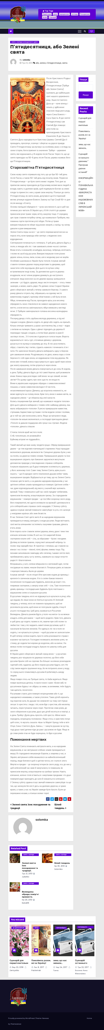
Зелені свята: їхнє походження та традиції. (30, 867)
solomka (26, 60)
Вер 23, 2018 (17, 967)
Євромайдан (61, 928)
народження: (64, 14)
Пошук (83, 79)
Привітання (47, 14)
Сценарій (52, 17)
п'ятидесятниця (54, 63)
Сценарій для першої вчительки (85, 122)
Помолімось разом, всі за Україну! (84, 135)
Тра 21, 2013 (27, 873)
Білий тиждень (60, 806)
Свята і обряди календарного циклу (24, 42)
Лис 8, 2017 (39, 967)
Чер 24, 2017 (61, 967)
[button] (85, 31)
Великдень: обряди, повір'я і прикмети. (30, 894)
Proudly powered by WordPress (21, 1018)
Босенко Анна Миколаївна (81, 972)
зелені (43, 63)
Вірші (36, 928)
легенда (75, 14)
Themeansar (16, 1024)
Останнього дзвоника (82, 927)
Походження (85, 14)
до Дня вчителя (18, 928)
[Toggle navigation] (80, 31)
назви (45, 17)
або (37, 63)
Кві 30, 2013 (59, 866)
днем (55, 14)
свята (64, 63)
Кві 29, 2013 (27, 900)
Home (89, 1018)
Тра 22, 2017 (83, 967)
